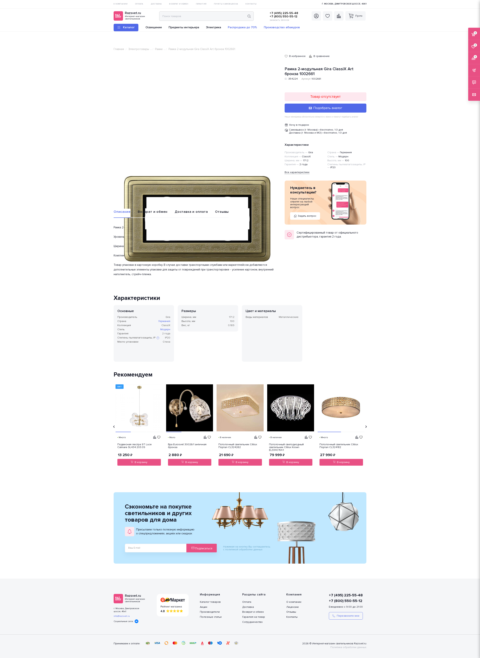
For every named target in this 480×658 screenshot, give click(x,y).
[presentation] (114, 426)
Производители (210, 611)
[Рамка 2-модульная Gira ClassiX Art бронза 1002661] (197, 218)
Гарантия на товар (253, 616)
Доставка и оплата (191, 212)
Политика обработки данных (348, 647)
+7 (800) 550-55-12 (283, 16)
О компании (293, 601)
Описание (122, 212)
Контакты (292, 616)
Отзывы (222, 212)
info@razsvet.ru (122, 616)
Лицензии (292, 607)
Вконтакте (136, 621)
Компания (294, 594)
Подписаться (203, 548)
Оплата (246, 601)
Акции (203, 607)
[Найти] (249, 16)
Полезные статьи (211, 616)
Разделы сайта (254, 594)
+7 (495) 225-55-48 (284, 13)
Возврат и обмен (152, 212)
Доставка (248, 607)
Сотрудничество (252, 622)
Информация (210, 594)
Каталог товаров (210, 601)
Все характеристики (297, 172)
